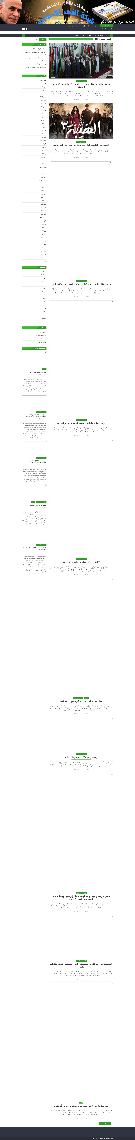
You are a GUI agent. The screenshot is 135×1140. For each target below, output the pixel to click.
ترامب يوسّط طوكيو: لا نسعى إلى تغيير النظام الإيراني (81, 423)
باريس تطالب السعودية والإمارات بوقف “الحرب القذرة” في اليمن (81, 284)
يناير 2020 (44, 201)
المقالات (81, 1102)
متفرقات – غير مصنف (41, 321)
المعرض (89, 35)
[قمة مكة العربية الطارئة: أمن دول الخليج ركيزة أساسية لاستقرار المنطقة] (81, 60)
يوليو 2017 (44, 261)
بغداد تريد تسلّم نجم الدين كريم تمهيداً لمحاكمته (81, 701)
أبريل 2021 (43, 154)
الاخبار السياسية (79, 81)
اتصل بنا (83, 35)
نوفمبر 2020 (43, 170)
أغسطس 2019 (43, 217)
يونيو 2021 (44, 147)
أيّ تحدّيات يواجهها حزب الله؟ (39, 49)
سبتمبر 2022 (43, 113)
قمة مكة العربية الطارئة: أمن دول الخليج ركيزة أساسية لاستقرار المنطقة (81, 85)
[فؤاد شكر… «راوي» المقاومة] (34, 491)
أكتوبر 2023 (43, 103)
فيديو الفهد (44, 318)
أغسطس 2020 (42, 180)
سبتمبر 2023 (43, 107)
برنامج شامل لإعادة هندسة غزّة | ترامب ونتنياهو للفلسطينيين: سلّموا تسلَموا (35, 53)
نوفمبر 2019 (43, 207)
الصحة (45, 305)
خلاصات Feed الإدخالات (41, 335)
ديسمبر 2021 (43, 127)
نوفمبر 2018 (43, 248)
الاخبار (85, 81)
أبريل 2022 (43, 120)
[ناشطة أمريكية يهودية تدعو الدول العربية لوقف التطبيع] (34, 534)
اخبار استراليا (43, 271)
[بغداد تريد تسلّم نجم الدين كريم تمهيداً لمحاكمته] (81, 637)
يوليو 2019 (44, 221)
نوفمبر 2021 (43, 130)
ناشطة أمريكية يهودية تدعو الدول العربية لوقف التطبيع (35, 68)
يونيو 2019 (44, 224)
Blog (76, 35)
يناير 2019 (44, 241)
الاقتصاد (44, 288)
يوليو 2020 (43, 184)
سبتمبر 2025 (43, 80)
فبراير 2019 (43, 237)
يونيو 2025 (44, 87)
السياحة (44, 301)
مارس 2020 (43, 194)
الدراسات (44, 295)
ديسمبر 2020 (43, 167)
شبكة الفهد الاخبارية (98, 35)
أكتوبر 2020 (43, 174)
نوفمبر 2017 (43, 254)
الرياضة (44, 298)
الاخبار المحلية (76, 698)
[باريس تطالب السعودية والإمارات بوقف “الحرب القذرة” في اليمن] (81, 219)
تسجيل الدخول (43, 332)
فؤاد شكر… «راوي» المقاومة (90, 25)
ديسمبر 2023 (43, 97)
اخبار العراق (86, 698)
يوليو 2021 (44, 144)
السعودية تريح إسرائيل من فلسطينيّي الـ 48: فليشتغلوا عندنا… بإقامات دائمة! (81, 965)
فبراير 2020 (43, 197)
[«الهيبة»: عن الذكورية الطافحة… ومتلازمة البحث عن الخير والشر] (81, 121)
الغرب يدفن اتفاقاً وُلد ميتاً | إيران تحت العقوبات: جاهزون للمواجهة (35, 59)
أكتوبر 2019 (43, 211)
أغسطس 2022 (43, 117)
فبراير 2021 (43, 160)
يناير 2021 (44, 164)
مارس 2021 (43, 157)
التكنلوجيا (44, 291)
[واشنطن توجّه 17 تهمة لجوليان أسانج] (81, 735)
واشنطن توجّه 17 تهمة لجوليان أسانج (81, 757)
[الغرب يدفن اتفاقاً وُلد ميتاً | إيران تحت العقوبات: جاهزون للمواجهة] (34, 447)
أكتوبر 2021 (43, 134)
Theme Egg (108, 1138)
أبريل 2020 (43, 191)
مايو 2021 (44, 150)
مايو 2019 (44, 227)
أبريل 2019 (43, 231)
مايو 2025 (44, 90)
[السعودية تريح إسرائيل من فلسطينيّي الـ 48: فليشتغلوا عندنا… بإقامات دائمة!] (81, 937)
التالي (101, 1123)
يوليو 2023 (44, 110)
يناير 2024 (44, 93)
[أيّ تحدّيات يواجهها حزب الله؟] (34, 359)
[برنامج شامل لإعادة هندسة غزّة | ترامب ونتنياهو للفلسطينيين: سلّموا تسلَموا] (34, 401)
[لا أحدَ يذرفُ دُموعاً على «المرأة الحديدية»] (81, 498)
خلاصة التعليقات (42, 339)
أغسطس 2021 (43, 140)
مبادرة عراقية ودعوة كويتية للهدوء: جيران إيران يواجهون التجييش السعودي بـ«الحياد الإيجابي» (81, 898)
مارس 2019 (43, 234)
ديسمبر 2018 (43, 244)
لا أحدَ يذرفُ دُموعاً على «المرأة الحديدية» (81, 562)
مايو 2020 (44, 187)
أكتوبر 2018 (43, 251)
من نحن (107, 35)
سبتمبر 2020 (43, 177)
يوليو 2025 (44, 83)
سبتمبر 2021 (43, 137)
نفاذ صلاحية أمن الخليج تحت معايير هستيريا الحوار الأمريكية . (81, 1105)
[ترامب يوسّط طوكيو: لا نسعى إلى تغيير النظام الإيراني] (81, 359)
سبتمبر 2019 (43, 214)
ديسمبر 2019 (43, 204)
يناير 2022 (44, 123)
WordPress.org (42, 342)
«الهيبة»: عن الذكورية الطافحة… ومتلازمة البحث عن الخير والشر (81, 145)
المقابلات (44, 311)
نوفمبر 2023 (43, 100)
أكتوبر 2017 (43, 258)
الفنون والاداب (79, 142)
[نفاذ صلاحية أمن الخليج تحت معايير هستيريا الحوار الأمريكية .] (81, 1041)
